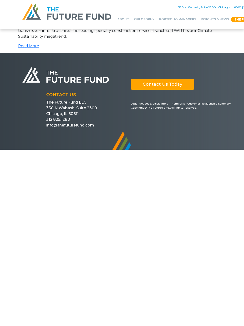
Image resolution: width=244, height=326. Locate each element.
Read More (28, 46)
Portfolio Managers (177, 19)
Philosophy (144, 19)
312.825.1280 (58, 119)
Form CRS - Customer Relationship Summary (201, 103)
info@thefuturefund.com (70, 125)
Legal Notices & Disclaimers (149, 103)
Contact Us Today (162, 84)
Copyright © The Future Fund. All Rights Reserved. (164, 107)
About (123, 19)
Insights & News (215, 19)
